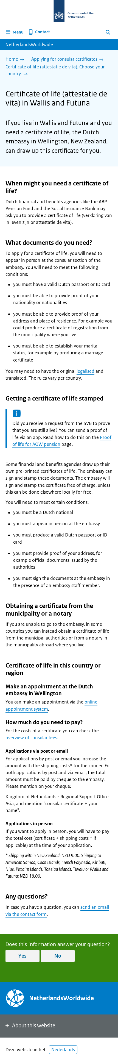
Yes (22, 955)
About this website (33, 1025)
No (57, 955)
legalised (85, 371)
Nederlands (63, 1050)
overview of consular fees (31, 738)
